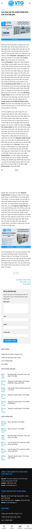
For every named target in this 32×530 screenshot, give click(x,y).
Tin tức (3, 9)
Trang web (6, 332)
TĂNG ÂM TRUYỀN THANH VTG (11, 354)
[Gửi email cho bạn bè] (17, 273)
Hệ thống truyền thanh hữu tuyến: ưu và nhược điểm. (23, 282)
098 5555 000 (11, 483)
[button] (2, 3)
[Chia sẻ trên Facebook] (14, 273)
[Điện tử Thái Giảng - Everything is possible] (16, 3)
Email (5, 324)
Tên (5, 316)
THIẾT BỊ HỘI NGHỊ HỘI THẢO (10, 357)
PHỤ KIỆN (4, 364)
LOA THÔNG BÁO (6, 361)
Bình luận (6, 301)
